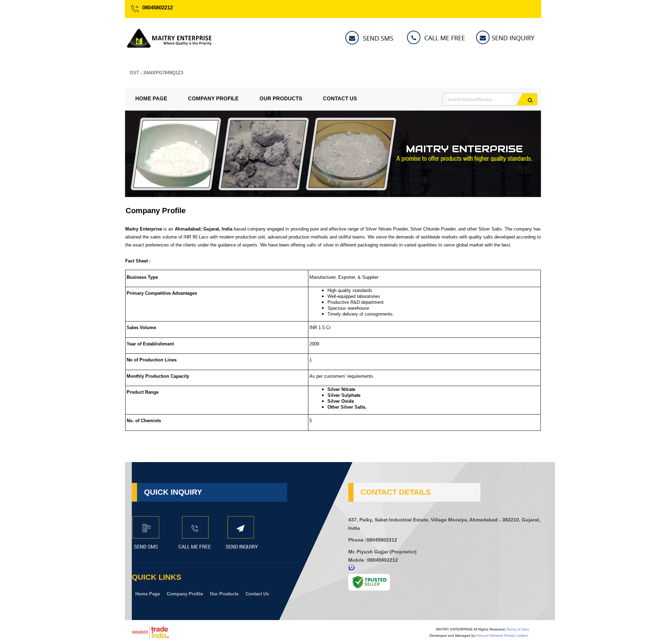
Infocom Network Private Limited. (502, 635)
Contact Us (340, 98)
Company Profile (213, 98)
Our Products (280, 98)
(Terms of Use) (517, 629)
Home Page (151, 98)
